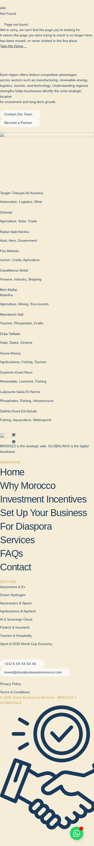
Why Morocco (27, 485)
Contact (15, 567)
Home (12, 472)
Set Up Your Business (43, 512)
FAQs (11, 553)
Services (17, 540)
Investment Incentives (43, 499)
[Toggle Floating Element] (76, 833)
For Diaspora (26, 526)
